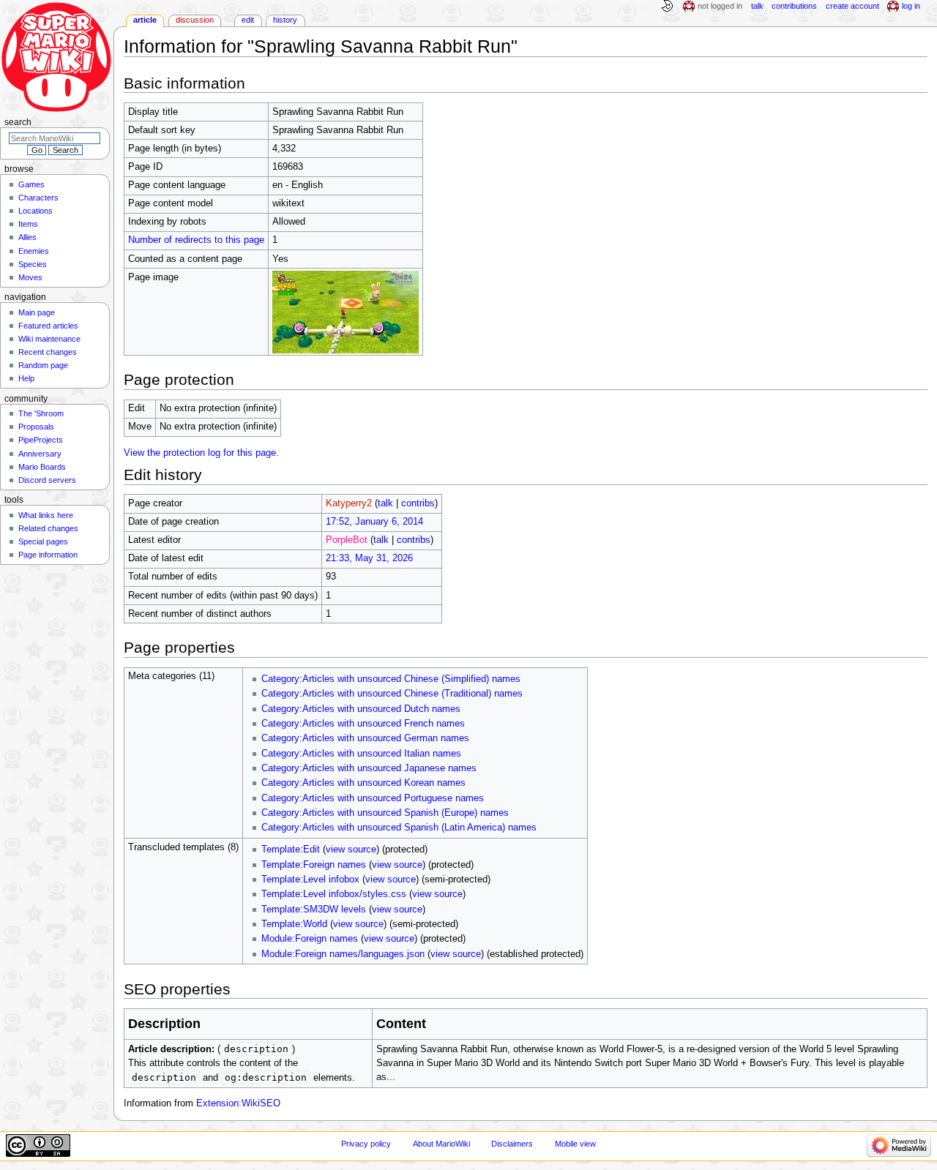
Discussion (195, 19)
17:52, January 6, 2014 (374, 522)
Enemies (33, 251)
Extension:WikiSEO (238, 1103)
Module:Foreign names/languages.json (343, 954)
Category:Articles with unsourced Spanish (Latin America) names (399, 827)
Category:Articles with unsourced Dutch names (360, 709)
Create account (852, 5)
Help (26, 378)
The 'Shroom (41, 413)
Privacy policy (366, 1143)
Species (32, 264)
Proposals (36, 426)
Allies (27, 237)
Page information (48, 554)
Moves (30, 277)
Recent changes (47, 352)
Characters (38, 197)
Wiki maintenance (49, 338)
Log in (911, 5)
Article (145, 19)
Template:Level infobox (310, 879)
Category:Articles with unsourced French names (363, 724)
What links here (45, 515)
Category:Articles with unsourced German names (365, 738)
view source (351, 849)
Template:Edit (290, 849)
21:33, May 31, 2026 (369, 558)
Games (31, 184)
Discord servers (47, 480)
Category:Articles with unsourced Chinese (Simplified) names (390, 679)
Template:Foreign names (313, 865)
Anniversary (39, 453)
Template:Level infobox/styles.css (333, 894)
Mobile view (575, 1143)
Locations (35, 210)
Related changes (48, 528)
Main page (36, 312)
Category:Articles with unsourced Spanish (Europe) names (385, 813)
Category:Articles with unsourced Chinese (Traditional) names (392, 694)
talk (385, 503)
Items (28, 224)
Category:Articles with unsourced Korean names (363, 783)
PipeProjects (40, 439)
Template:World (294, 924)
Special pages (43, 541)
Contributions (794, 5)
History (285, 19)
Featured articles (48, 325)
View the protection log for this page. (201, 453)
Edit (248, 19)
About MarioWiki (441, 1143)
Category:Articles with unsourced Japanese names (369, 768)
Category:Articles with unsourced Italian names (361, 754)
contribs (418, 503)
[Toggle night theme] (667, 6)
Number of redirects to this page (196, 240)
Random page (43, 365)
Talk (757, 5)
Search (17, 122)
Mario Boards (42, 466)
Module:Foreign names (309, 939)
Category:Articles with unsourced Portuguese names (372, 798)
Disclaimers (512, 1143)
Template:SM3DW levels (313, 909)
